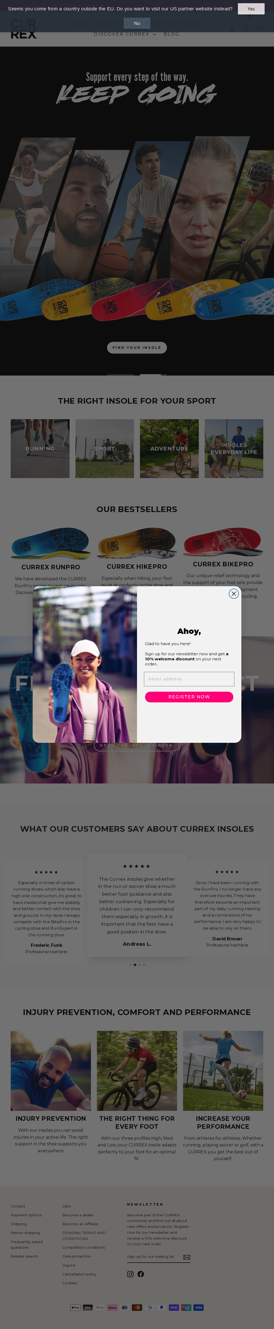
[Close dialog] (234, 594)
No (137, 23)
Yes (251, 9)
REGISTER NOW (189, 696)
